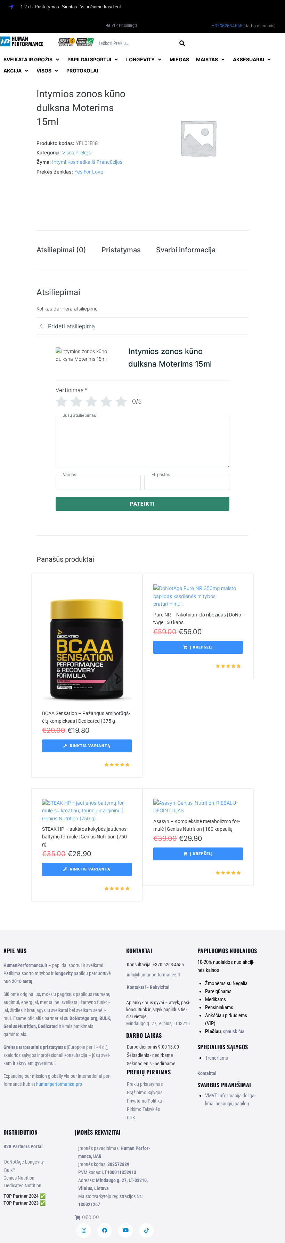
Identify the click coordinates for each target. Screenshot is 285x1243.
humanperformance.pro (59, 1084)
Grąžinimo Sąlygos (144, 1092)
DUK (131, 1117)
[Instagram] (83, 1230)
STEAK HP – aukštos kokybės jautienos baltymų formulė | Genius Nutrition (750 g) (84, 836)
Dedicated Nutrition (22, 1185)
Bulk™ (9, 1170)
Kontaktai (207, 1073)
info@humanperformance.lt (153, 974)
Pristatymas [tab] (121, 250)
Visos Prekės (76, 152)
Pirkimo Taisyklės (143, 1109)
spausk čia (233, 1031)
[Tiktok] (146, 1230)
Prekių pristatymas (145, 1084)
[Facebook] (104, 1230)
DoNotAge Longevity (24, 1162)
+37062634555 (227, 25)
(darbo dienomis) (259, 25)
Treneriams (216, 1058)
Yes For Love (88, 172)
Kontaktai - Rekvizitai (148, 987)
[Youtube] (125, 1230)
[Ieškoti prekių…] (136, 43)
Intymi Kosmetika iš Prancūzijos (87, 162)
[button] (32, 59)
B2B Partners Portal (23, 1146)
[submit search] (182, 43)
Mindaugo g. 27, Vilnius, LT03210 (158, 1023)
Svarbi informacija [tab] (185, 250)
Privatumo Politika (144, 1101)
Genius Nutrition (18, 1178)
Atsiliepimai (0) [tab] (61, 250)
